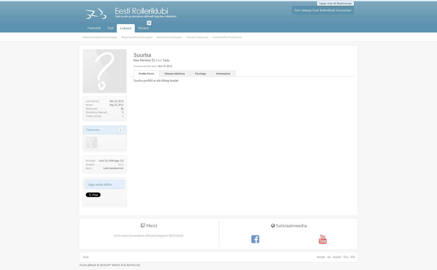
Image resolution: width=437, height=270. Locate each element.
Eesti (86, 257)
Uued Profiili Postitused (227, 37)
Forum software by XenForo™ (110, 265)
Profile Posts (146, 73)
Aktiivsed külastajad (169, 37)
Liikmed (125, 28)
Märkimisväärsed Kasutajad (100, 37)
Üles (345, 257)
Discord (144, 27)
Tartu (121, 164)
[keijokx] (91, 143)
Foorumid (94, 28)
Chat (110, 28)
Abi (329, 257)
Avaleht (337, 257)
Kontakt (321, 257)
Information (223, 73)
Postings (200, 73)
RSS (352, 257)
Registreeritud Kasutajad (137, 37)
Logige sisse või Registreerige (335, 3)
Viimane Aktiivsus (175, 73)
